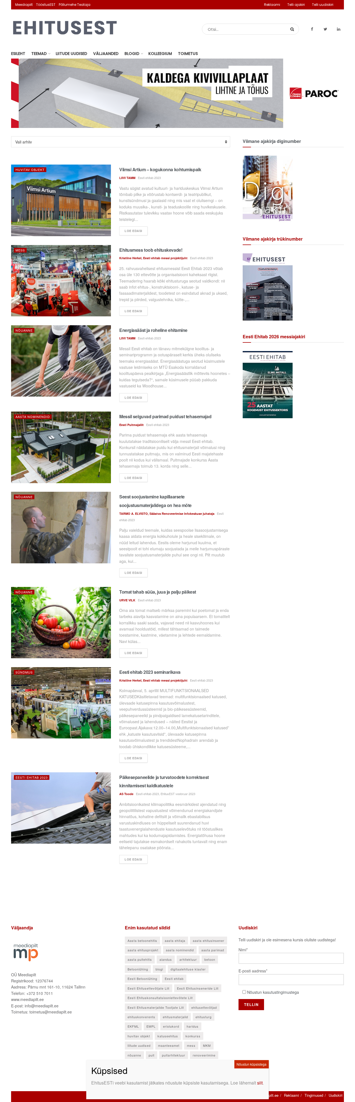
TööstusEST (45, 4)
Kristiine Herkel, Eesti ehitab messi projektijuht (153, 258)
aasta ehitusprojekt (143, 950)
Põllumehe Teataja (74, 4)
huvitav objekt (139, 1036)
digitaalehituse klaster (188, 969)
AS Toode (126, 794)
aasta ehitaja (175, 940)
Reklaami (272, 4)
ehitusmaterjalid (175, 1017)
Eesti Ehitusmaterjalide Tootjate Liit (156, 1007)
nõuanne (134, 1055)
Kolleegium (160, 53)
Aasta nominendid (33, 416)
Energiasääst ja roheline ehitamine (153, 330)
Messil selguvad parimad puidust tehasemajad (165, 416)
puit (151, 1055)
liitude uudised (139, 1045)
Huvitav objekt (30, 169)
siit (260, 1083)
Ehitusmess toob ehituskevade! (150, 250)
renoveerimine (204, 1055)
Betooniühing (138, 969)
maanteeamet (168, 1045)
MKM (207, 1045)
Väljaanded (105, 53)
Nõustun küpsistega (252, 1064)
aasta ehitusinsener (208, 940)
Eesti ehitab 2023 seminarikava (150, 672)
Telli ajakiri (296, 4)
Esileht (18, 53)
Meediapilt (24, 4)
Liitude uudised (71, 53)
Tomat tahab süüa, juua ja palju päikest (157, 592)
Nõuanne (24, 330)
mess (191, 1045)
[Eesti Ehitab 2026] (268, 384)
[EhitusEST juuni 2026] (268, 188)
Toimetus (188, 53)
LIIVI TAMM (127, 178)
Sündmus (24, 672)
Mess (20, 250)
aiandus (165, 959)
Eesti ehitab (174, 978)
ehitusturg (204, 1017)
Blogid (132, 53)
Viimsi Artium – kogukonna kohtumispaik (160, 169)
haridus (193, 1026)
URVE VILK (127, 600)
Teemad (39, 53)
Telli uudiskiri (322, 4)
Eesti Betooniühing (142, 978)
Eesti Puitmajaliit (131, 425)
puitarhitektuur (173, 1055)
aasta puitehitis (140, 959)
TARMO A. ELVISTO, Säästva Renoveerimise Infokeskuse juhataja (166, 513)
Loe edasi (133, 231)
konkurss (193, 1036)
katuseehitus (168, 1036)
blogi (159, 969)
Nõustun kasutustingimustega (273, 992)
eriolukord (171, 1026)
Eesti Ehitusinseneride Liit (198, 988)
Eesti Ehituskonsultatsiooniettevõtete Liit (160, 997)
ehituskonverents (141, 1017)
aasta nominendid (180, 950)
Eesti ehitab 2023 (32, 777)
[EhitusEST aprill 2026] (268, 286)
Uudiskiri (336, 1095)
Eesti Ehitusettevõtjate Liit (148, 988)
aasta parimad (212, 950)
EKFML (133, 1026)
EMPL (151, 1026)
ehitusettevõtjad (204, 1007)
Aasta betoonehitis (142, 940)
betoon (209, 959)
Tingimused (314, 1095)
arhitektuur (188, 959)
